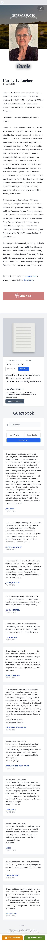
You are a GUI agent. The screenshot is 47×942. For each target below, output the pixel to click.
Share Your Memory (14, 401)
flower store (28, 279)
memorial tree (30, 276)
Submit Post (23, 440)
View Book (11, 369)
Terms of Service (29, 932)
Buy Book (23, 369)
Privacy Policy (17, 932)
